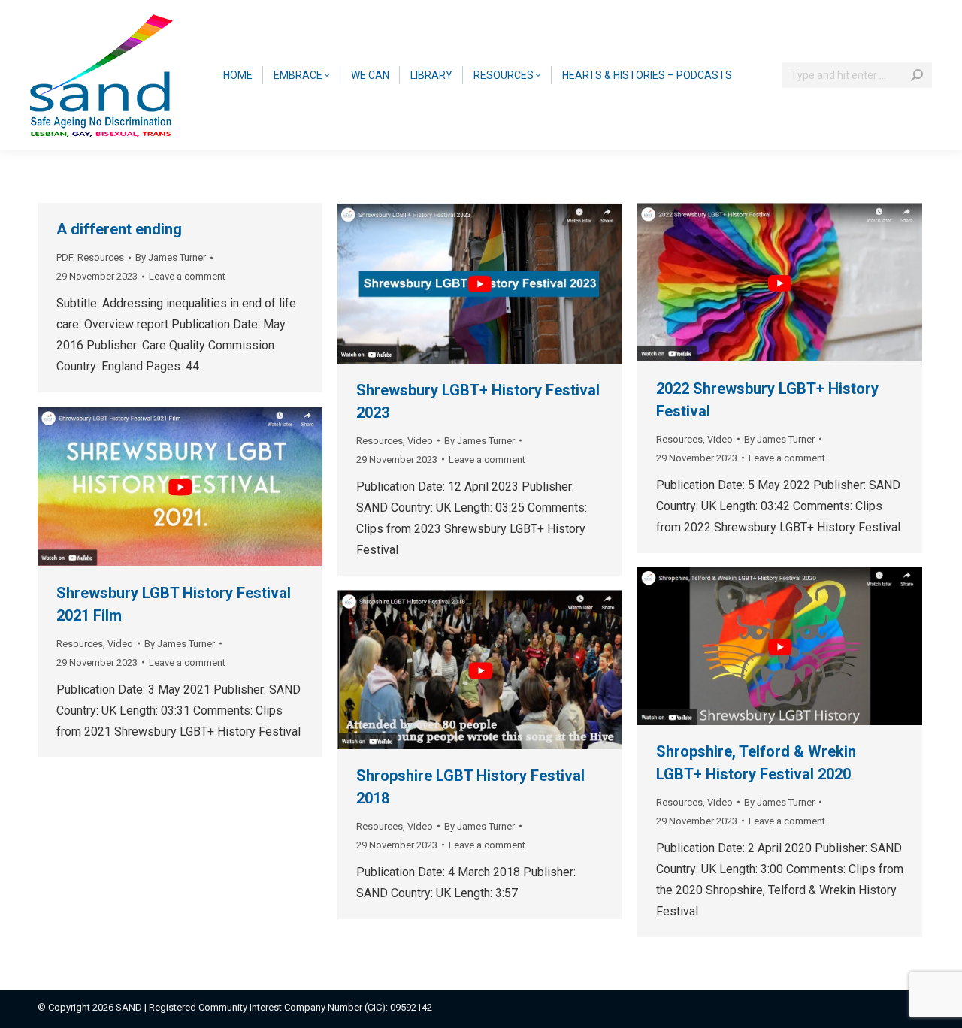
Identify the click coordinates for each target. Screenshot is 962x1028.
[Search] (917, 75)
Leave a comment (187, 276)
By (170, 257)
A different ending (119, 229)
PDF (64, 257)
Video (420, 440)
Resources (100, 257)
